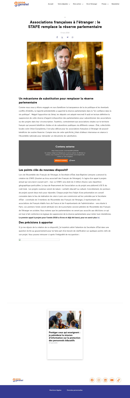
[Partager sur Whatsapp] (72, 37)
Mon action (77, 4)
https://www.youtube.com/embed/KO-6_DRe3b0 (65, 150)
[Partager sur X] (62, 37)
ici (98, 218)
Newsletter (115, 4)
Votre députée (63, 4)
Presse (104, 4)
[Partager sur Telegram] (67, 37)
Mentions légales (55, 390)
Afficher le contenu (61, 160)
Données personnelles (74, 390)
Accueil (50, 4)
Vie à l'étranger (91, 4)
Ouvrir (73, 160)
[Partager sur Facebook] (57, 37)
